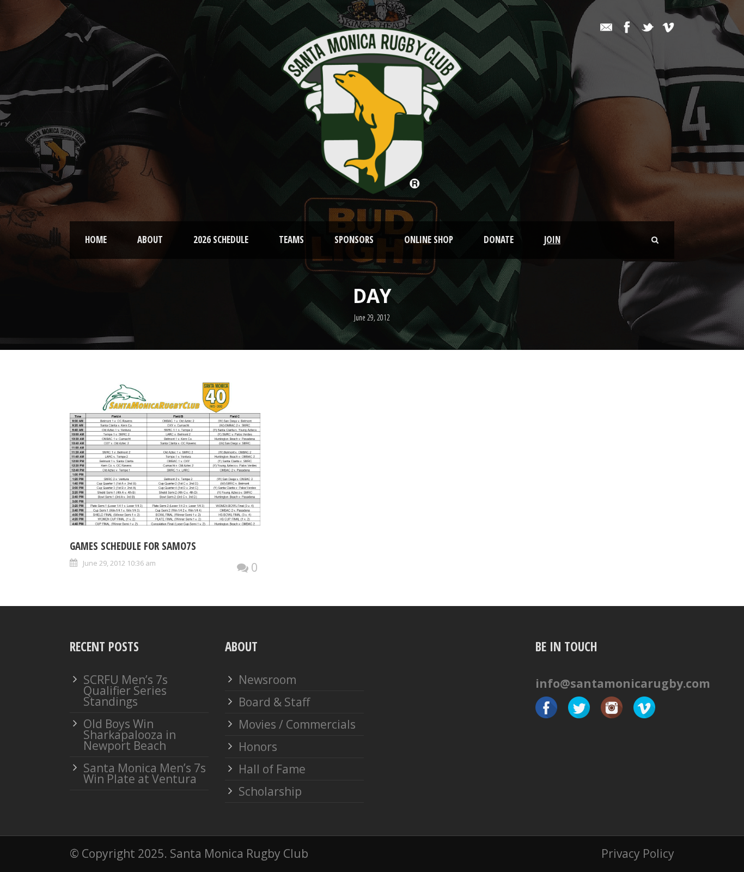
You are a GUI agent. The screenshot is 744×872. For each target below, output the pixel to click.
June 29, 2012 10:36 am (119, 563)
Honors (258, 746)
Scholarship (270, 791)
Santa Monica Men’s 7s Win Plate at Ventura (144, 773)
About (150, 239)
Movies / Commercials (297, 724)
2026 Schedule (220, 239)
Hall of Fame (272, 769)
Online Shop (428, 239)
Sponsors (354, 239)
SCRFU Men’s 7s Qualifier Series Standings (125, 690)
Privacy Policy (637, 853)
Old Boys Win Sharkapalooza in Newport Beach (129, 734)
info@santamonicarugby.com (622, 683)
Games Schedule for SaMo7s (133, 546)
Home (96, 239)
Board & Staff (274, 702)
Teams (291, 239)
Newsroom (267, 679)
